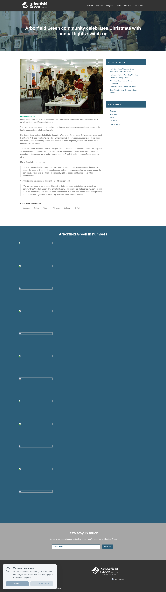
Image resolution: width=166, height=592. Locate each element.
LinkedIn (67, 208)
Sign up (108, 546)
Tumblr (45, 208)
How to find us (115, 124)
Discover (90, 6)
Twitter (36, 208)
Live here (99, 6)
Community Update (27, 116)
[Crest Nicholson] (104, 577)
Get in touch (139, 6)
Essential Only (42, 584)
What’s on (127, 6)
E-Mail (76, 208)
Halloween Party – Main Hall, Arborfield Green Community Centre (124, 76)
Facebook (25, 208)
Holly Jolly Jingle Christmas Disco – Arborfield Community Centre (122, 70)
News (119, 6)
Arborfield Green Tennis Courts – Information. (122, 82)
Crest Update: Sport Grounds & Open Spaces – (123, 91)
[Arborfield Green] (33, 5)
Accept (17, 584)
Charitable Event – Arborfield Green (123, 87)
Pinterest (56, 208)
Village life (109, 6)
